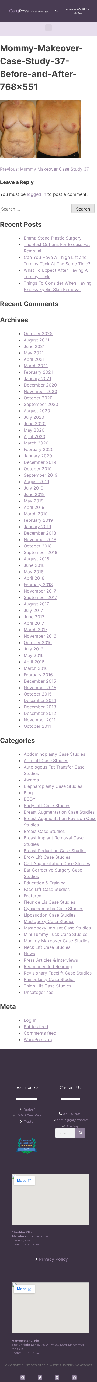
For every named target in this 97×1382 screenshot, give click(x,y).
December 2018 (40, 533)
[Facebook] (22, 1377)
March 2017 (35, 629)
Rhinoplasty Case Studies (49, 979)
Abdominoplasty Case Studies (54, 754)
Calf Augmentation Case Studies (57, 863)
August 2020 (37, 410)
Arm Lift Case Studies (46, 760)
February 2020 (39, 449)
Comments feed (40, 1033)
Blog (28, 792)
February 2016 (38, 674)
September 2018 (40, 552)
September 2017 (40, 597)
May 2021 (34, 352)
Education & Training (45, 882)
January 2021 (37, 378)
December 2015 (40, 681)
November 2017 (40, 591)
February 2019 (38, 520)
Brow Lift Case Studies (47, 857)
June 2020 (35, 423)
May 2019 (34, 500)
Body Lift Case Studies (47, 805)
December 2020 (40, 385)
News (29, 953)
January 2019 (37, 526)
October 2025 (38, 333)
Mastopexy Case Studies (49, 921)
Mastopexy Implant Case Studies (57, 928)
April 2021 (34, 359)
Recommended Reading (48, 966)
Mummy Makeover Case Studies (56, 940)
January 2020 (38, 455)
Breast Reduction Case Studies (55, 850)
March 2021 (36, 365)
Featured (32, 895)
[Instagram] (74, 1377)
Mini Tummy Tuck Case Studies (55, 934)
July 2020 (34, 417)
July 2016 (33, 649)
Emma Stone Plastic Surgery (53, 238)
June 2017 (34, 616)
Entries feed (36, 1026)
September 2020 (41, 404)
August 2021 (36, 340)
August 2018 (36, 558)
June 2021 (34, 346)
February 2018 (38, 584)
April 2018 (34, 578)
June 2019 (34, 494)
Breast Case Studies (44, 831)
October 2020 (38, 397)
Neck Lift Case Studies (47, 947)
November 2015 (40, 687)
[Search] (80, 1133)
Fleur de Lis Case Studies (49, 902)
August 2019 (36, 481)
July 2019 (33, 488)
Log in (30, 1020)
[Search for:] (35, 209)
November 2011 (40, 719)
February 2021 (38, 372)
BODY (30, 799)
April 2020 (34, 436)
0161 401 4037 (30, 1353)
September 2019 (40, 475)
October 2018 (38, 546)
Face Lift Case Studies (47, 889)
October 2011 (37, 726)
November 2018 (40, 539)
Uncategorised (39, 992)
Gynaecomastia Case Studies (53, 908)
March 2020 (36, 443)
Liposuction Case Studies (49, 915)
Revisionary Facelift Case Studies (58, 973)
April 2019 (34, 507)
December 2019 (40, 462)
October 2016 (38, 642)
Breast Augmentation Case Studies (59, 812)
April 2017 (34, 623)
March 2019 (36, 513)
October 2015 (38, 694)
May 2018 (34, 571)
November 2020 (40, 391)
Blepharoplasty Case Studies (53, 786)
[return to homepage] (29, 11)
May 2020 (34, 430)
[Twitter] (40, 1377)
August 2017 (36, 604)
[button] (48, 27)
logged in (36, 194)
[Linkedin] (57, 1377)
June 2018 (34, 565)
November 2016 (40, 636)
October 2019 (38, 468)
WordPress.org (39, 1039)
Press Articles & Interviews (51, 960)
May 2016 (34, 655)
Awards (31, 779)
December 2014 (40, 700)
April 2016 (34, 661)
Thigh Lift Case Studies (47, 985)
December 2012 (40, 713)
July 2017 (33, 610)
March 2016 (36, 668)
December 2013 (40, 707)
